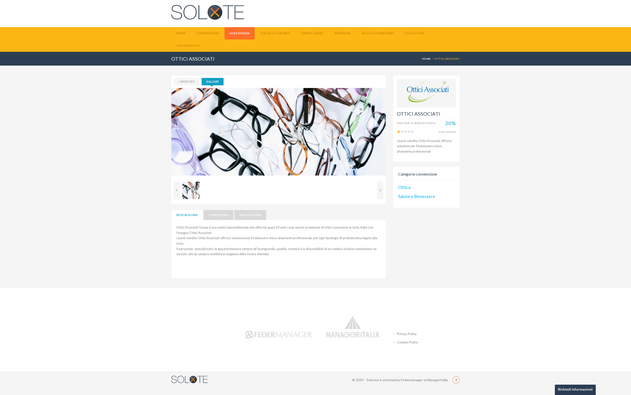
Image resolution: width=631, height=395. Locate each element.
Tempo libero (312, 33)
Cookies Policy (407, 342)
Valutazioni (250, 215)
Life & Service (188, 45)
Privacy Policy (407, 334)
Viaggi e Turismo (275, 33)
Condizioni (218, 215)
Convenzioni (207, 33)
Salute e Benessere (377, 33)
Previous (164, 134)
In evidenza (239, 33)
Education (414, 33)
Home (181, 33)
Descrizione (187, 215)
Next (393, 134)
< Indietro (186, 81)
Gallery (212, 81)
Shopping (342, 33)
